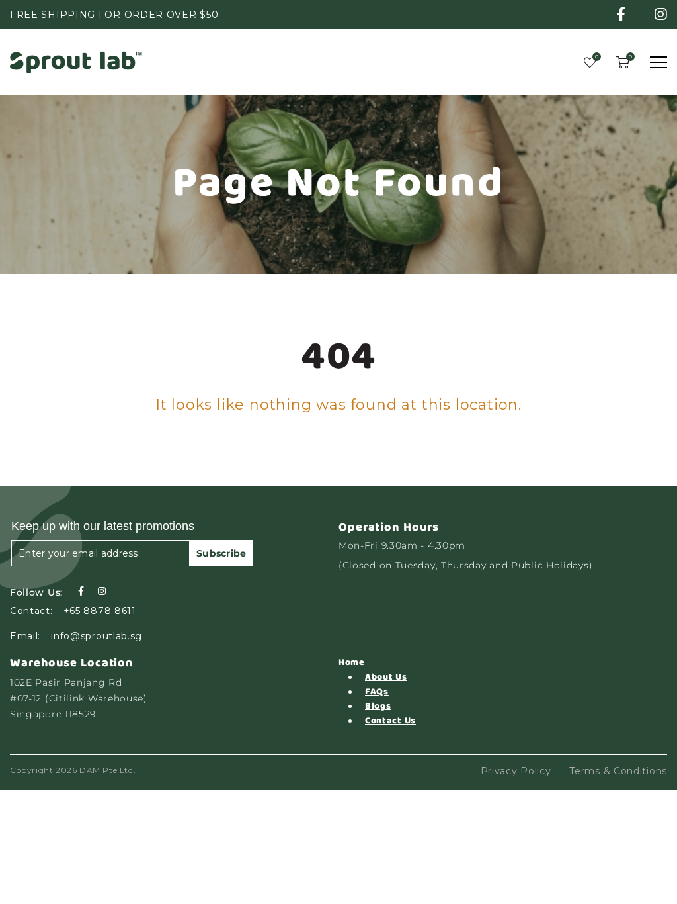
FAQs (377, 691)
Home (351, 662)
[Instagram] (101, 591)
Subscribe (221, 553)
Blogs (378, 706)
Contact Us (390, 720)
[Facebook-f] (80, 591)
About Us (386, 677)
